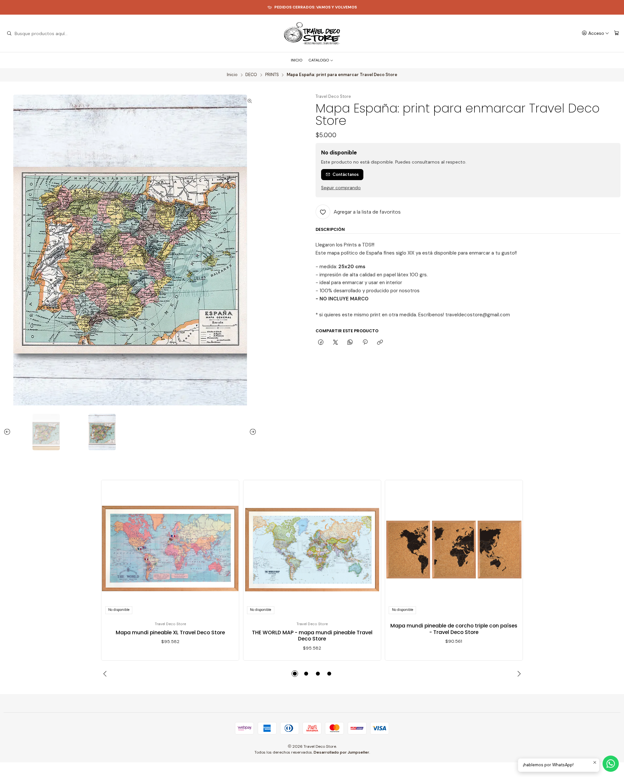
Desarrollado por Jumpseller (341, 752)
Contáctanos (345, 174)
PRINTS (272, 75)
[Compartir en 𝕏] (336, 342)
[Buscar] (9, 33)
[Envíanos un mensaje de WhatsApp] (611, 764)
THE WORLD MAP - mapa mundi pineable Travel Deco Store (312, 635)
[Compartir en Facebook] (321, 342)
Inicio (232, 75)
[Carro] (616, 33)
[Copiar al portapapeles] (380, 342)
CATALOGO (318, 60)
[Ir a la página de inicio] (312, 33)
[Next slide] (251, 432)
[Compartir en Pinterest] (365, 342)
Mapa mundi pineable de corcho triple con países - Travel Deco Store (453, 629)
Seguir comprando (341, 188)
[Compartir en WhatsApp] (350, 342)
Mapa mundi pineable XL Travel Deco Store (170, 632)
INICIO (296, 60)
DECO (251, 75)
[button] (295, 674)
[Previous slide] (8, 432)
